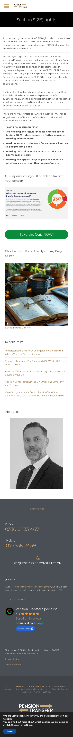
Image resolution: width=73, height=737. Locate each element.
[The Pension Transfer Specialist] (20, 6)
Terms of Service (13, 664)
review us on (24, 628)
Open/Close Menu (6, 6)
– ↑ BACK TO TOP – (36, 509)
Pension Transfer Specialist (36, 609)
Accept (10, 731)
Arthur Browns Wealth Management (33, 586)
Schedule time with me (18, 327)
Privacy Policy (12, 659)
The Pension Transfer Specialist (29, 686)
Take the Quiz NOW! (37, 234)
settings (28, 725)
